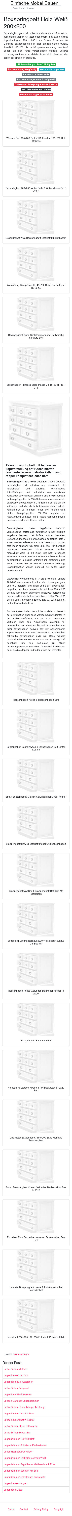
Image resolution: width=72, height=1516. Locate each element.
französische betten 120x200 (36, 89)
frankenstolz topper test (52, 69)
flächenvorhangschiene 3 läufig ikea (36, 64)
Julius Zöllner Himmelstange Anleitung (24, 1407)
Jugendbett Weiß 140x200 (18, 1394)
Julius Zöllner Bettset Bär (17, 1432)
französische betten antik (36, 74)
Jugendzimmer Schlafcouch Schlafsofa (24, 1477)
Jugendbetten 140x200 (16, 1375)
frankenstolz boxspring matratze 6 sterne (36, 84)
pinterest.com (21, 1354)
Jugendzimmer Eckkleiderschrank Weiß (25, 1458)
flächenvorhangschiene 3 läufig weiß (36, 79)
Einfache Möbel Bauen (34, 3)
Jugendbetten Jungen (15, 1483)
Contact (24, 1509)
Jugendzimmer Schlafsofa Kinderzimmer (25, 1445)
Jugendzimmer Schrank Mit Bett (21, 1470)
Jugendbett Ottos (13, 1489)
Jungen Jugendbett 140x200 (19, 1419)
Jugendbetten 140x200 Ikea (19, 1413)
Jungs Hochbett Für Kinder (18, 1451)
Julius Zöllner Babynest (16, 1388)
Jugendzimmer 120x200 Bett (19, 1438)
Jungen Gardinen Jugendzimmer (21, 1400)
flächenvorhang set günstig (22, 69)
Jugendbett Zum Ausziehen (18, 1381)
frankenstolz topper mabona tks (36, 94)
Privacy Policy (41, 1509)
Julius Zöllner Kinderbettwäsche (21, 1426)
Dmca (11, 1509)
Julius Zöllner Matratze (16, 1369)
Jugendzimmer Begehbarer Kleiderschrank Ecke (29, 1464)
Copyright (59, 1509)
